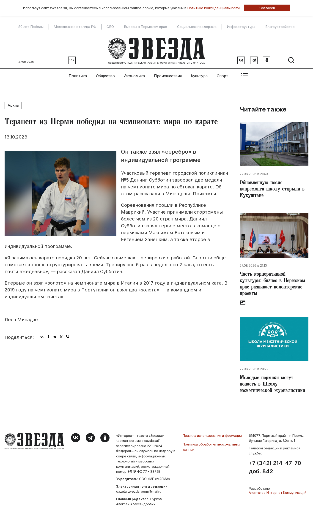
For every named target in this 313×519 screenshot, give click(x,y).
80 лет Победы (31, 27)
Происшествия (168, 75)
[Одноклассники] (48, 337)
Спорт (222, 75)
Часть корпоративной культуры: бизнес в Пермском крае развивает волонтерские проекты (272, 284)
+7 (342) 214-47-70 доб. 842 (275, 467)
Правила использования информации (212, 435)
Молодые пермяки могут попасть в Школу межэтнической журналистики (272, 384)
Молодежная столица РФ (75, 27)
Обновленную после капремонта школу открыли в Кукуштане (272, 189)
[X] (61, 337)
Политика (78, 75)
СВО (110, 27)
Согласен (267, 8)
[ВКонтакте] (42, 337)
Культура (199, 75)
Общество (105, 75)
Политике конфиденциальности (213, 8)
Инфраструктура (241, 27)
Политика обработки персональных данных (211, 446)
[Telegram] (55, 337)
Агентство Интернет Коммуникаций (277, 493)
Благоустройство (280, 27)
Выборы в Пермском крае (145, 27)
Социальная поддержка (197, 27)
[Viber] (67, 337)
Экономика (134, 75)
